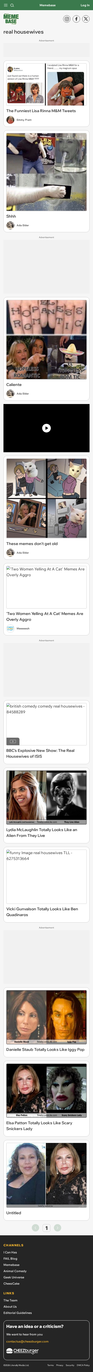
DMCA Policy (83, 1365)
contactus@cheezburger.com (27, 1341)
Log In (85, 5)
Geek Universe (13, 1277)
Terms (50, 1365)
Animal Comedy (15, 1271)
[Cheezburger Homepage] (46, 1351)
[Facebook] (76, 19)
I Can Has (10, 1252)
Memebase (48, 5)
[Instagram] (67, 19)
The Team (10, 1300)
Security (70, 1365)
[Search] (12, 5)
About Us (10, 1307)
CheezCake (11, 1283)
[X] (86, 19)
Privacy (59, 1365)
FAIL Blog (10, 1259)
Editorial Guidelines (17, 1313)
